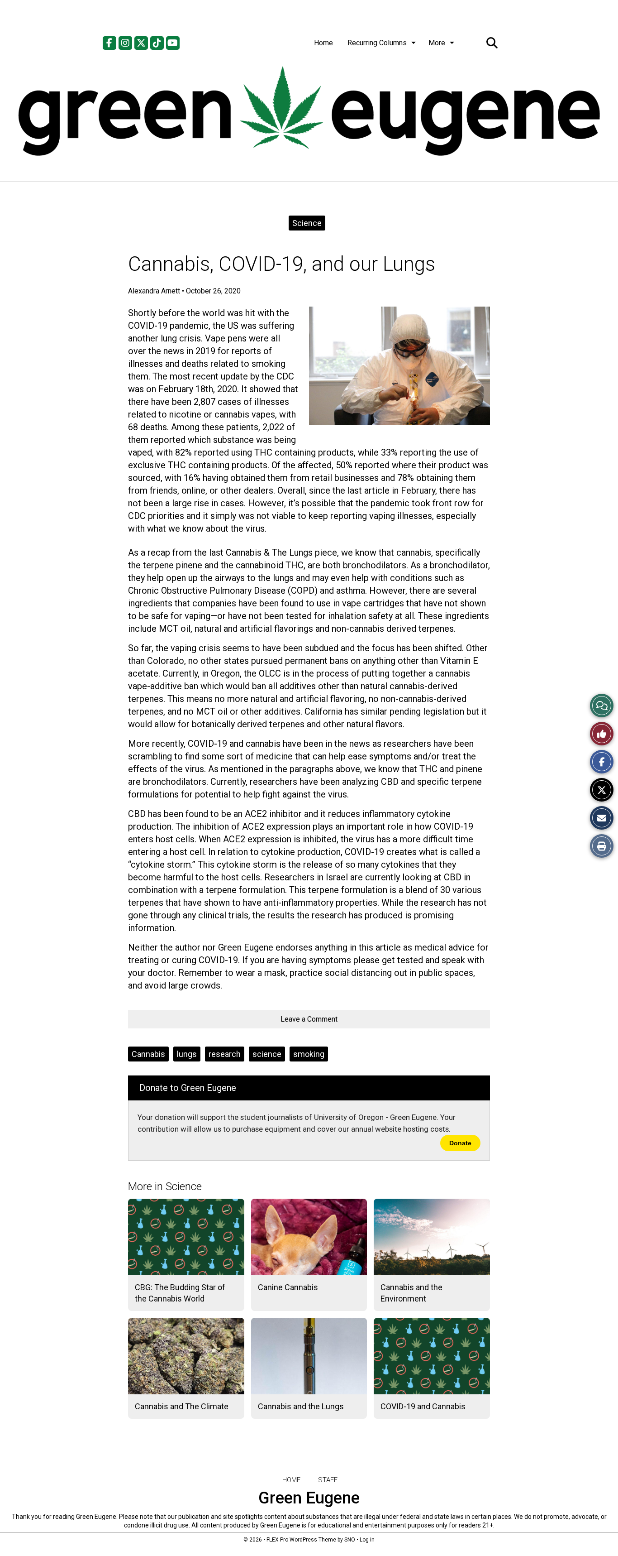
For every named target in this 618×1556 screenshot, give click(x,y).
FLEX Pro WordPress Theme (301, 1540)
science (266, 1054)
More (436, 42)
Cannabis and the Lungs (301, 1406)
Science (307, 223)
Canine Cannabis (288, 1287)
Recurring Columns (377, 42)
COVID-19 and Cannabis (423, 1406)
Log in (367, 1540)
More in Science (165, 1186)
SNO (349, 1540)
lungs (187, 1054)
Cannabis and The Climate (181, 1406)
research (225, 1054)
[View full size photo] (399, 366)
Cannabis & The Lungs (269, 552)
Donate (460, 1143)
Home (323, 42)
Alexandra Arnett (154, 291)
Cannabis (148, 1054)
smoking (308, 1054)
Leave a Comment (309, 1019)
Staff (328, 1480)
